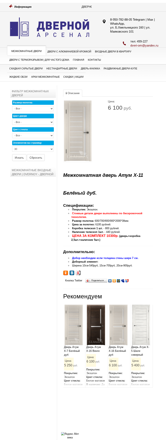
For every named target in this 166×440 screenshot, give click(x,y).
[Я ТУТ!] (127, 279)
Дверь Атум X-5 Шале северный (140, 351)
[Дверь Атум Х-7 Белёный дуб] (73, 325)
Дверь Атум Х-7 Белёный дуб (72, 351)
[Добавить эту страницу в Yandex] (78, 272)
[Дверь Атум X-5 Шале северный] (141, 325)
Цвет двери (20, 116)
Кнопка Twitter (73, 280)
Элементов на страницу (27, 142)
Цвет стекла (20, 129)
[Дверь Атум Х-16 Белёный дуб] (118, 325)
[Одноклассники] (114, 279)
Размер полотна (22, 102)
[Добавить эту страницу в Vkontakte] (71, 272)
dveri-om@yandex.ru (144, 45)
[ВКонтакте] (110, 279)
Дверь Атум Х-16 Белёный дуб (117, 351)
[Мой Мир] (118, 279)
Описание (73, 93)
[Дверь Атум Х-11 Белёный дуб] (77, 131)
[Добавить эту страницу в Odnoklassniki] (65, 272)
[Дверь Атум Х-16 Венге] (96, 325)
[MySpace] (123, 279)
